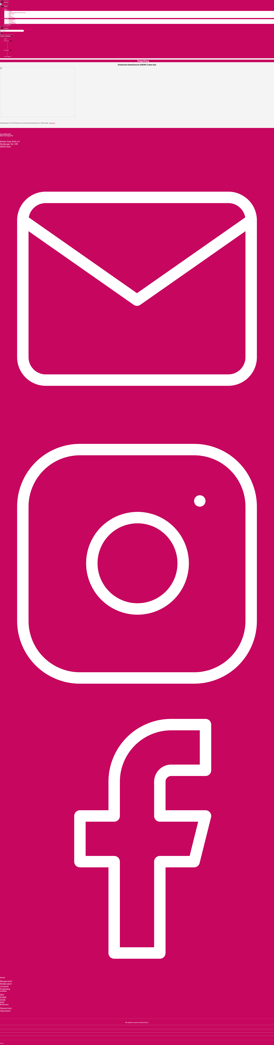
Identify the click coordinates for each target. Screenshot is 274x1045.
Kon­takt (10, 16)
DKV (2, 995)
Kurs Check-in (7, 24)
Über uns (6, 10)
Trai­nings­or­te (12, 22)
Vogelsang (5, 989)
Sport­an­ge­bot (12, 19)
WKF (2, 1002)
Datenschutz (6, 1008)
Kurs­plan (11, 21)
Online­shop (11, 17)
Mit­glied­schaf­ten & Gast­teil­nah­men (17, 12)
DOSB (2, 1000)
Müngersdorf (6, 981)
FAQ (10, 15)
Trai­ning (6, 18)
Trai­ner (10, 11)
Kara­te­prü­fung (12, 23)
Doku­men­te (11, 13)
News (5, 9)
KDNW (3, 997)
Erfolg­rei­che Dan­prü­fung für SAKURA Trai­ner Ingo (137, 65)
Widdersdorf (6, 984)
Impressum (5, 1011)
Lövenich (4, 986)
